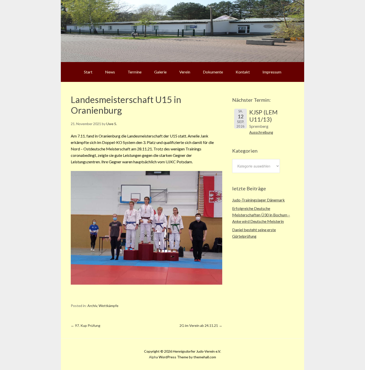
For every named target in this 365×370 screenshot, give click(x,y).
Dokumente (213, 71)
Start (88, 71)
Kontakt (243, 71)
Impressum (271, 71)
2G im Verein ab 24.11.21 (201, 325)
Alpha (153, 357)
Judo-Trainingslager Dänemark (258, 200)
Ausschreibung (261, 132)
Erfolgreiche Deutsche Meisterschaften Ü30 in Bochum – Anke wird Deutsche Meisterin (261, 215)
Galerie (160, 71)
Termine (135, 71)
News (110, 71)
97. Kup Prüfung (85, 325)
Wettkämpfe (108, 305)
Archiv (92, 305)
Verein (184, 71)
